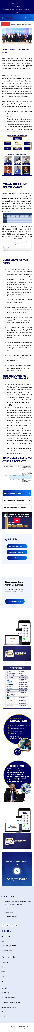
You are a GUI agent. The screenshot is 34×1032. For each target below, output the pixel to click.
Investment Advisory (8, 1007)
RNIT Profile (5, 993)
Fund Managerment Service (14, 500)
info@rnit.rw (18, 3)
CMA (3, 972)
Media (3, 1012)
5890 (18, 6)
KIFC (2, 981)
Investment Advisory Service (15, 507)
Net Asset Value (6, 950)
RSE (2, 976)
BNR (2, 967)
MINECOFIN (5, 962)
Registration (5, 936)
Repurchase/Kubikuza (8, 946)
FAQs (3, 1016)
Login (3, 941)
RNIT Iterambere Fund (12, 493)
